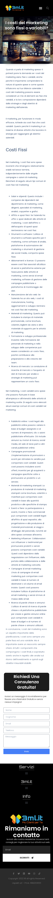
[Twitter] (19, 873)
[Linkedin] (24, 873)
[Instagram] (34, 873)
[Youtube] (29, 873)
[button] (40, 8)
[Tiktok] (39, 873)
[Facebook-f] (14, 873)
